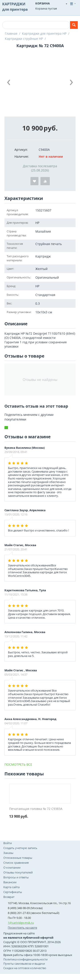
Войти (7, 843)
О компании (11, 867)
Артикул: (21, 149)
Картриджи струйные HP (24, 38)
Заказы (8, 853)
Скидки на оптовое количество (24, 968)
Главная (11, 33)
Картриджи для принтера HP (44, 33)
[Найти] (74, 25)
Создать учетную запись (20, 848)
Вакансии (9, 882)
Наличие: (21, 156)
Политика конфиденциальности (25, 959)
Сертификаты (12, 892)
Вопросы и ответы (16, 877)
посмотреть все (18, 764)
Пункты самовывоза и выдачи (24, 964)
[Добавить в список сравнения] (45, 181)
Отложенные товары (17, 858)
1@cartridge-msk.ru (21, 923)
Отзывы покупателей (18, 872)
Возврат (8, 897)
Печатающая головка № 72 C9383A (35, 809)
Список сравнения (16, 863)
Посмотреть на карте (22, 928)
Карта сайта (11, 887)
